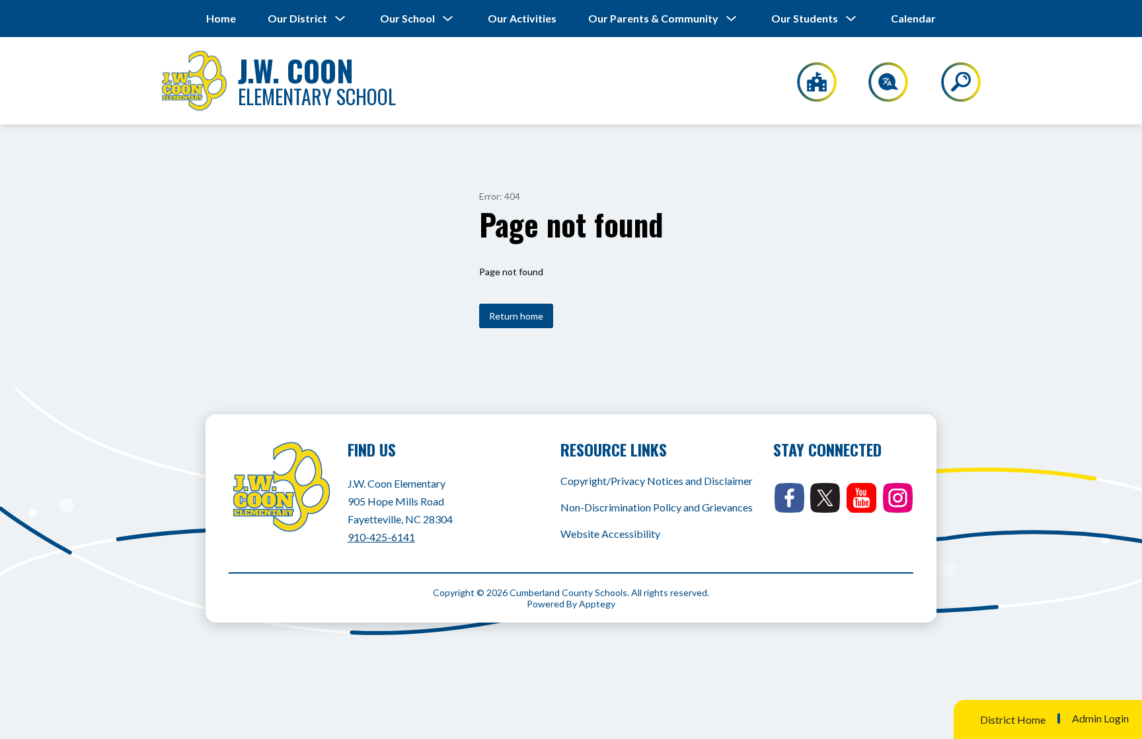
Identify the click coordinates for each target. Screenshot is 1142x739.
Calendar (913, 18)
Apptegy (597, 603)
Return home (516, 316)
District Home (1013, 719)
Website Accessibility (610, 533)
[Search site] (953, 82)
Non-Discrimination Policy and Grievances (656, 507)
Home (221, 18)
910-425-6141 (381, 537)
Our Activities (522, 18)
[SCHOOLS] (810, 82)
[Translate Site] (880, 82)
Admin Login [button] (1100, 718)
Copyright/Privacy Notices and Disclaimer (656, 480)
